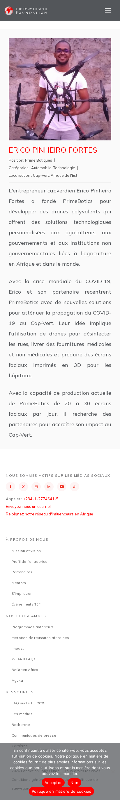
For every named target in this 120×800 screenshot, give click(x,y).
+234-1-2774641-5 (41, 499)
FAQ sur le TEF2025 (28, 703)
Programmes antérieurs (33, 627)
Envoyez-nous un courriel (28, 506)
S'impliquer (21, 593)
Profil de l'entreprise (29, 561)
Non (74, 782)
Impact (18, 648)
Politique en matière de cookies (61, 791)
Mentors (19, 583)
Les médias (22, 714)
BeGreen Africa (25, 669)
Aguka (17, 680)
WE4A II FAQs (24, 659)
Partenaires (22, 572)
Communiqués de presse (34, 735)
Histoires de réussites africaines (40, 637)
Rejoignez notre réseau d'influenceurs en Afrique (49, 514)
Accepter (53, 782)
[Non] (113, 771)
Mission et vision (26, 551)
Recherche (21, 724)
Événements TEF (26, 604)
